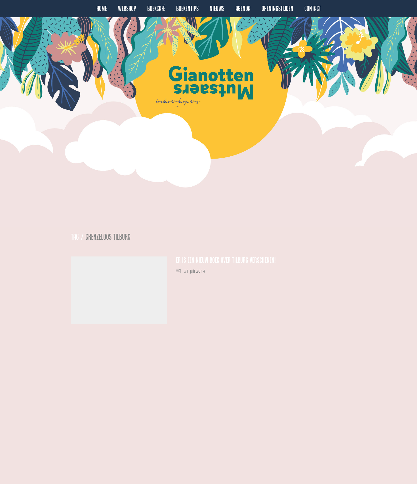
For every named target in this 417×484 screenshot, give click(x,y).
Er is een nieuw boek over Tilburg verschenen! (226, 260)
